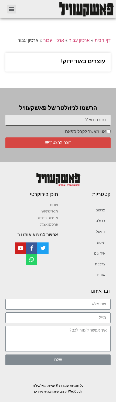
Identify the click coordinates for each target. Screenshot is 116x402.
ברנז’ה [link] (100, 221)
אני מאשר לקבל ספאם (85, 131)
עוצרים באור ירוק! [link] (83, 61)
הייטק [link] (101, 243)
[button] (11, 9)
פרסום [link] (100, 210)
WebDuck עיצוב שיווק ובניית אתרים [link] (58, 391)
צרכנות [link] (100, 264)
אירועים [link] (99, 253)
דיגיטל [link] (100, 232)
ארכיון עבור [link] (79, 40)
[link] (69, 9)
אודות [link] (101, 275)
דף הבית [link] (103, 40)
